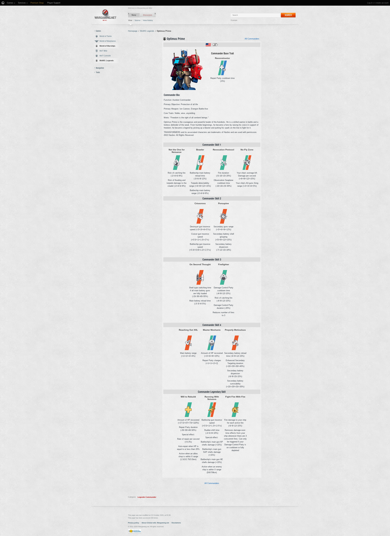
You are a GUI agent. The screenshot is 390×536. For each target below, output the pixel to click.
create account (381, 3)
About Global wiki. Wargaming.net (155, 523)
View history (148, 20)
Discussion (147, 15)
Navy (134, 15)
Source (137, 20)
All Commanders (252, 39)
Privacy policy (133, 523)
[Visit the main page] (105, 15)
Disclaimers (176, 523)
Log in (369, 3)
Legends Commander (147, 497)
